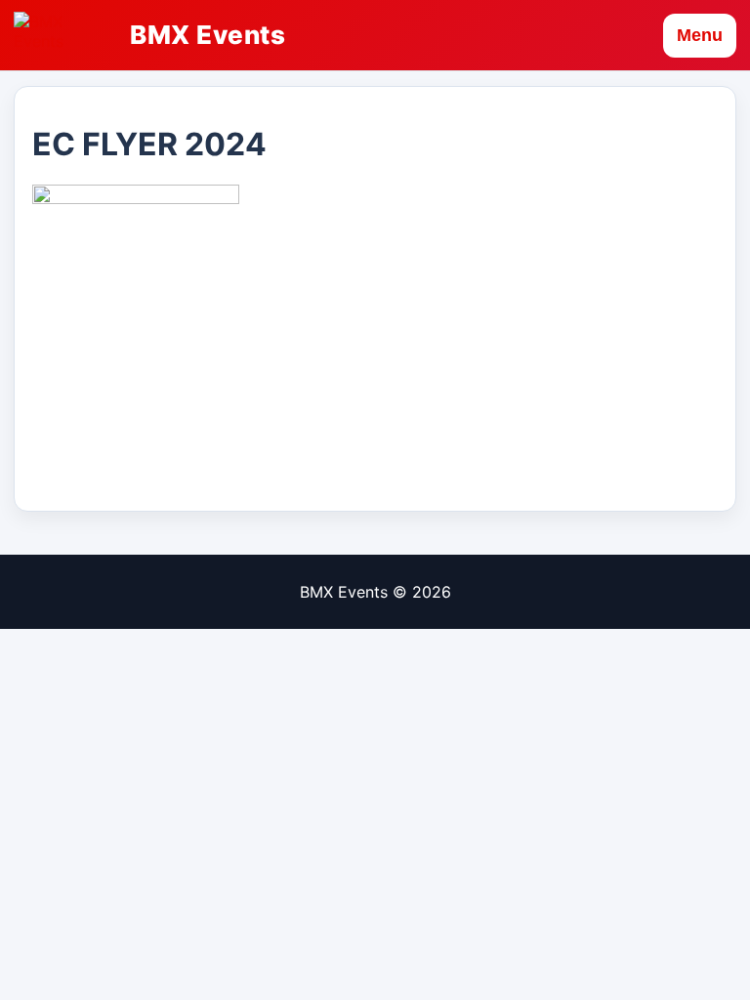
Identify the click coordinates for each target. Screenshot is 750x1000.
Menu (700, 35)
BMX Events (207, 35)
